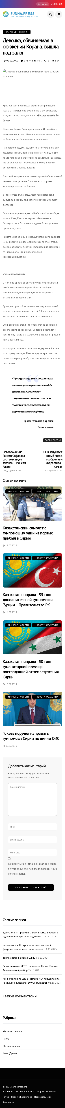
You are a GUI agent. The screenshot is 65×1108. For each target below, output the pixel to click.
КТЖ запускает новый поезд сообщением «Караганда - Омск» (52, 461)
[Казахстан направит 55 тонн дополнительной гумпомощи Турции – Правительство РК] (32, 570)
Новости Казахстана (46, 491)
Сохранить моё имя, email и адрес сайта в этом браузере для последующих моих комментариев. (32, 869)
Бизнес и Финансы (25, 1091)
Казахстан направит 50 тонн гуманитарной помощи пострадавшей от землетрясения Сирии (30, 669)
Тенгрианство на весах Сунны (19, 957)
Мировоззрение (12, 1046)
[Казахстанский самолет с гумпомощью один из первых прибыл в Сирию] (32, 503)
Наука (6, 1038)
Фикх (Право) (10, 1053)
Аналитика (8, 1091)
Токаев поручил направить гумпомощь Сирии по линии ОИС (31, 736)
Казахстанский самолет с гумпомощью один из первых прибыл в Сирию (28, 533)
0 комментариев (33, 60)
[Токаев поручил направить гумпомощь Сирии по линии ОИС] (32, 709)
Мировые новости (16, 32)
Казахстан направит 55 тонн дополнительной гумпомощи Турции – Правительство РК (28, 599)
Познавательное (42, 1096)
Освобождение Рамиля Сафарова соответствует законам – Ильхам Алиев (14, 461)
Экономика (8, 1102)
